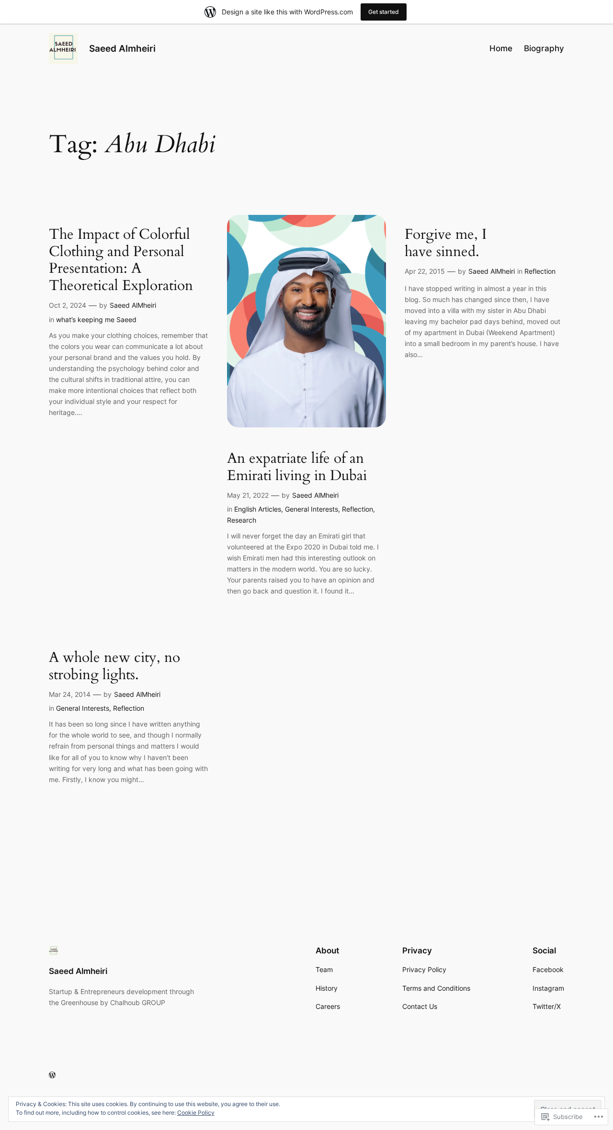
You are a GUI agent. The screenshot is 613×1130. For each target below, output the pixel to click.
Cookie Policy (196, 1112)
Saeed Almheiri (122, 48)
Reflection (357, 509)
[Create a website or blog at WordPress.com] (52, 1075)
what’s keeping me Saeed (96, 319)
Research (241, 520)
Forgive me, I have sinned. (446, 243)
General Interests (311, 509)
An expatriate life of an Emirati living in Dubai (297, 467)
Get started (383, 11)
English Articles (257, 509)
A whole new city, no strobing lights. (114, 666)
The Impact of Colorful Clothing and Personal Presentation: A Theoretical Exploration (121, 260)
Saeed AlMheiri (133, 305)
